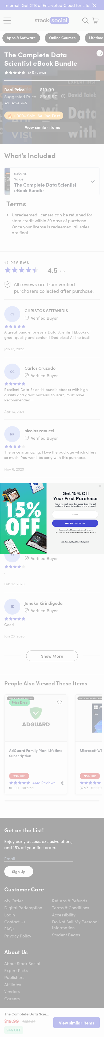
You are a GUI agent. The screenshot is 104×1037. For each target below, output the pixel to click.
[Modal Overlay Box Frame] (52, 518)
